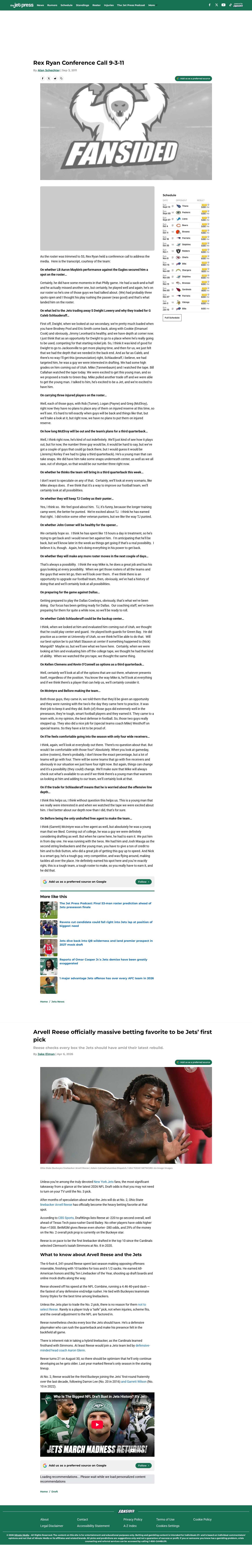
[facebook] (209, 4)
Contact (82, 1519)
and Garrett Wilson (134, 1381)
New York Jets (104, 1182)
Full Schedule (172, 317)
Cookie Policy (202, 1519)
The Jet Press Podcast (131, 5)
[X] (216, 4)
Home (44, 1001)
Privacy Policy (132, 1519)
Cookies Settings (167, 1526)
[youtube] (224, 4)
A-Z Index (130, 1526)
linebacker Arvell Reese (56, 1204)
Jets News (57, 1001)
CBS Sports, (66, 1218)
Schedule (67, 5)
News (40, 5)
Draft (54, 1491)
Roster (96, 5)
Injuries (109, 5)
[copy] (61, 78)
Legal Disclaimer (51, 1526)
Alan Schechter (49, 70)
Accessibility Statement (93, 1526)
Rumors (52, 5)
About (44, 1519)
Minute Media (21, 1535)
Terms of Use (165, 1519)
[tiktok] (230, 4)
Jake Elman (46, 1054)
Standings (82, 5)
